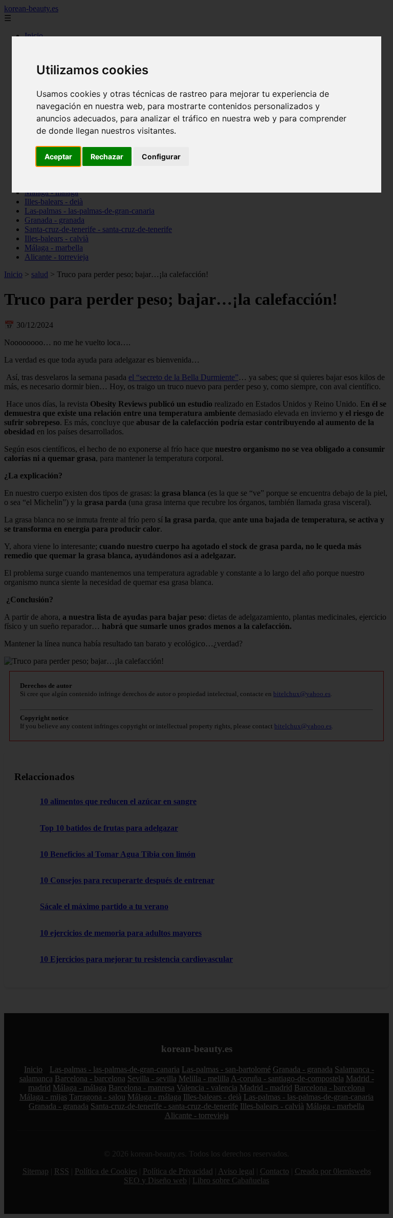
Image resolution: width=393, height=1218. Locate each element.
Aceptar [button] (58, 156)
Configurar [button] (161, 156)
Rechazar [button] (107, 156)
